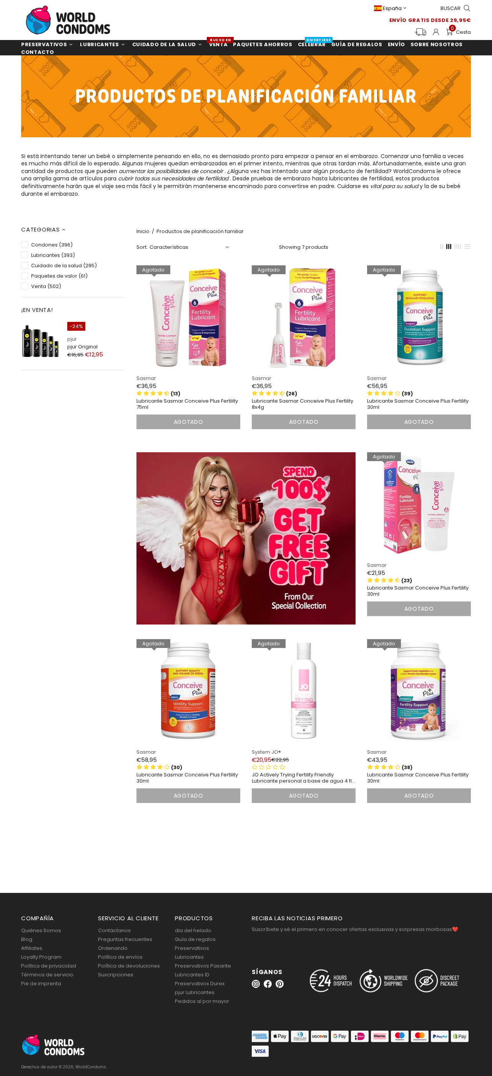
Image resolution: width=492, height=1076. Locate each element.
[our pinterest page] (280, 984)
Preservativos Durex (199, 983)
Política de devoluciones (129, 966)
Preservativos (192, 948)
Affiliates (31, 948)
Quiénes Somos (41, 930)
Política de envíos (120, 957)
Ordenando (113, 948)
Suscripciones (115, 974)
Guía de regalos (195, 939)
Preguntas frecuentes (125, 939)
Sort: (142, 247)
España (392, 8)
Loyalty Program (41, 957)
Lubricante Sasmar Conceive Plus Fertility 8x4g (302, 404)
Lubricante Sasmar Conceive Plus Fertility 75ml (187, 404)
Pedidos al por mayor (202, 1001)
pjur (72, 339)
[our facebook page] (268, 984)
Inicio (143, 231)
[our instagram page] (256, 984)
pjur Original (82, 346)
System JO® (266, 752)
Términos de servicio (47, 974)
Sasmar (146, 378)
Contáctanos (114, 930)
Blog (26, 939)
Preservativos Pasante (203, 966)
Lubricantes (189, 957)
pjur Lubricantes (194, 992)
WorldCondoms (68, 20)
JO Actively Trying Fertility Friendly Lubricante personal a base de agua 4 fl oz (302, 778)
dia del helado (193, 930)
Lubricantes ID (192, 974)
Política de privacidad (48, 966)
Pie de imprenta (41, 983)
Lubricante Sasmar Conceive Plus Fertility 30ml (418, 404)
